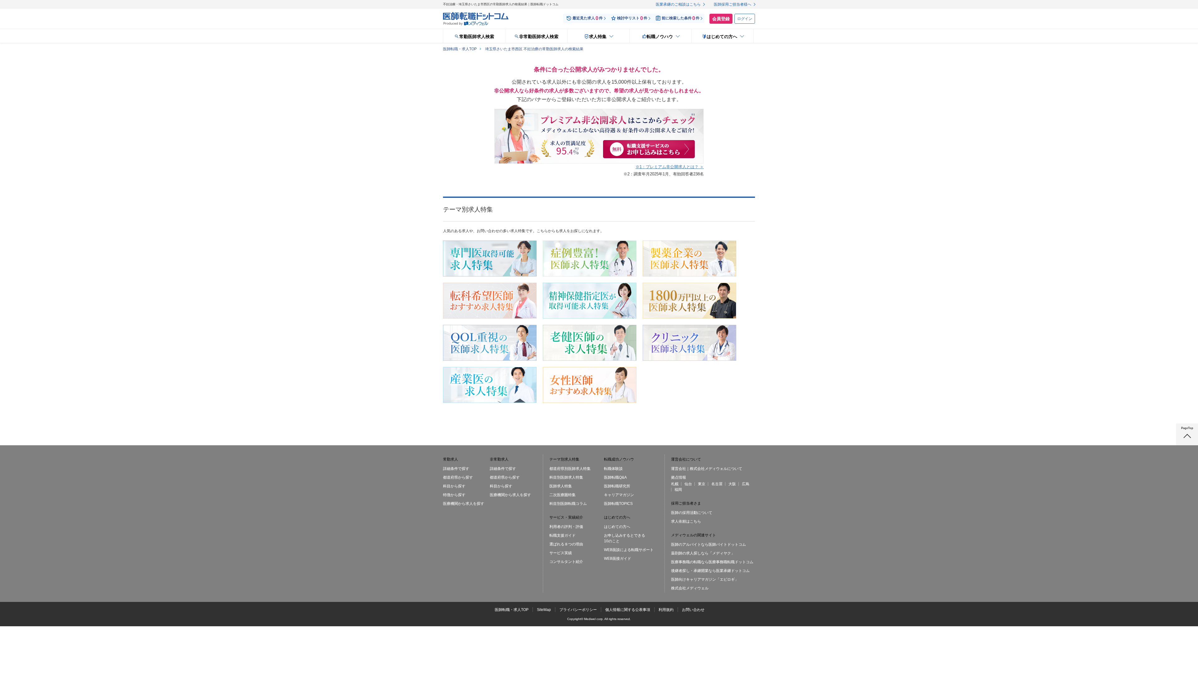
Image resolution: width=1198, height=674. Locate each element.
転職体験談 (613, 468)
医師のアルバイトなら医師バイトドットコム (708, 544)
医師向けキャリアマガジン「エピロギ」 (704, 579)
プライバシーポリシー (578, 610)
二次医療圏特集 (562, 495)
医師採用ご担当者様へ (732, 4)
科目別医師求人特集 (566, 477)
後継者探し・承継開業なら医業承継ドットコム (710, 571)
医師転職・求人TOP (511, 610)
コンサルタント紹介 (566, 561)
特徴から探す (454, 495)
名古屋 (717, 484)
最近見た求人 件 (587, 18)
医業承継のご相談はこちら (678, 4)
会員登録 (721, 18)
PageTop (1187, 428)
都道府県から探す (458, 477)
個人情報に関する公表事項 (627, 610)
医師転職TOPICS (618, 503)
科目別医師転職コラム (568, 503)
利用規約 (666, 610)
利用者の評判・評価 (566, 527)
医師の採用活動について (691, 512)
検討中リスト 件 (632, 18)
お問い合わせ (693, 610)
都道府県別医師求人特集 (570, 468)
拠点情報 (678, 477)
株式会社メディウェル (690, 588)
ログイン (744, 19)
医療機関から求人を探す (463, 503)
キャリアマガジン (619, 495)
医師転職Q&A (615, 477)
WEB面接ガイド (617, 558)
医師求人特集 (560, 486)
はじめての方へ (617, 527)
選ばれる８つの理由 (566, 544)
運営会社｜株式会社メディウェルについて (706, 468)
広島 (745, 484)
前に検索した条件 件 (680, 18)
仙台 (688, 484)
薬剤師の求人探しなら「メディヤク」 (703, 553)
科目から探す (454, 486)
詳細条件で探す (456, 468)
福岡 (678, 489)
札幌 (675, 484)
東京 (701, 484)
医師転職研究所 (617, 486)
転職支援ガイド (562, 535)
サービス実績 (560, 553)
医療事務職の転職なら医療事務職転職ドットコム (712, 562)
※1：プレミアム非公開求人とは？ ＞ (670, 166)
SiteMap (544, 610)
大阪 (732, 484)
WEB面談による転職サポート (629, 550)
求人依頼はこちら (686, 521)
